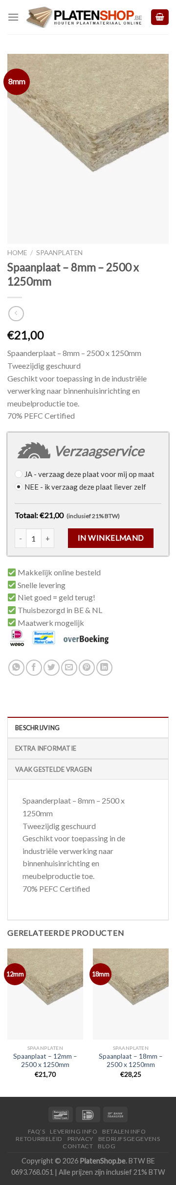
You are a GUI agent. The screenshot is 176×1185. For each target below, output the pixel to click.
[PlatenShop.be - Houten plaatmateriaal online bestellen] (84, 17)
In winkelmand (111, 537)
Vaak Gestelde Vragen (53, 769)
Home (17, 253)
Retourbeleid (39, 1138)
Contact (78, 1146)
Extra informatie (45, 748)
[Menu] (13, 17)
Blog (106, 1146)
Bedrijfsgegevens (129, 1138)
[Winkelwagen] (160, 17)
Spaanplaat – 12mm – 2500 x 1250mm (45, 1060)
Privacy (80, 1138)
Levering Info (73, 1131)
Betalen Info (124, 1131)
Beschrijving (37, 728)
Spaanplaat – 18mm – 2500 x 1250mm (131, 1060)
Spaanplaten (59, 253)
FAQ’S (36, 1131)
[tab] (88, 727)
